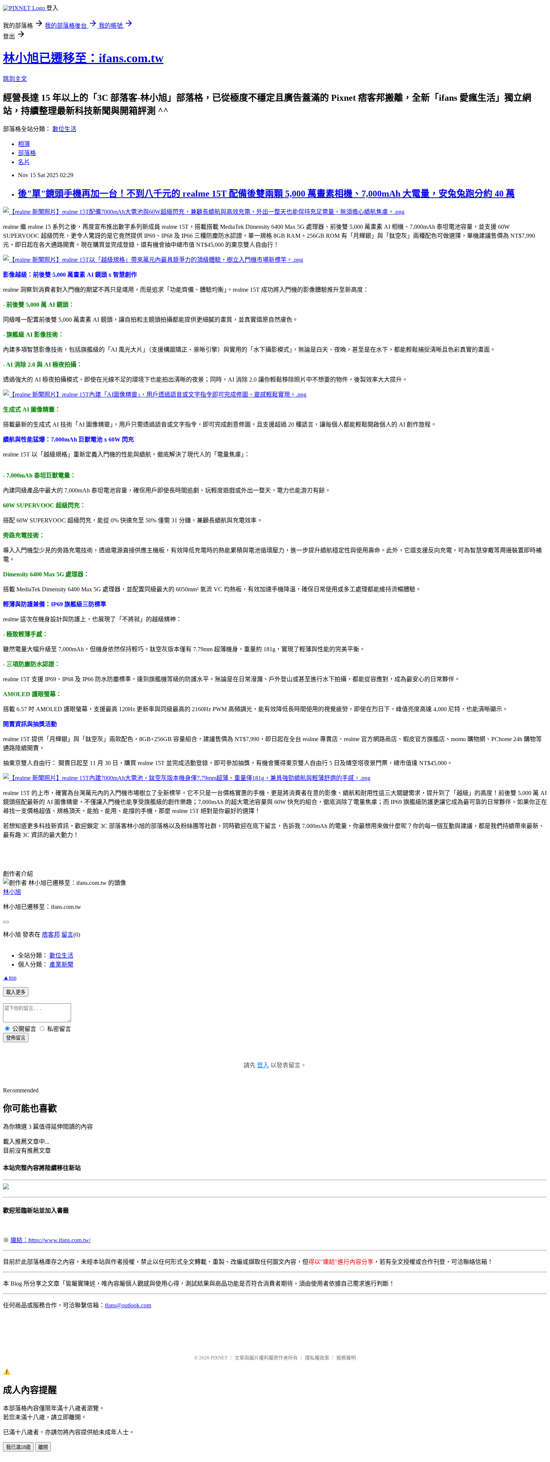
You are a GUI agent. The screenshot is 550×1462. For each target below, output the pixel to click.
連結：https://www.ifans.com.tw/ (50, 1240)
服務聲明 (346, 1358)
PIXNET (219, 1358)
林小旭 (12, 892)
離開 (43, 1447)
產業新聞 (61, 964)
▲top (9, 977)
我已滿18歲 (18, 1447)
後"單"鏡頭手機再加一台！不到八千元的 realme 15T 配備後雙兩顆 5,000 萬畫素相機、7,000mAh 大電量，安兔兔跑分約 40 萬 (266, 193)
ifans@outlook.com (128, 1305)
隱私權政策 (317, 1358)
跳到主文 (15, 79)
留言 (67, 934)
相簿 (24, 144)
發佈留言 (15, 1038)
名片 (24, 162)
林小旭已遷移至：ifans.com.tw (83, 58)
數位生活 (64, 129)
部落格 (27, 153)
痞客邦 (51, 934)
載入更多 (15, 992)
